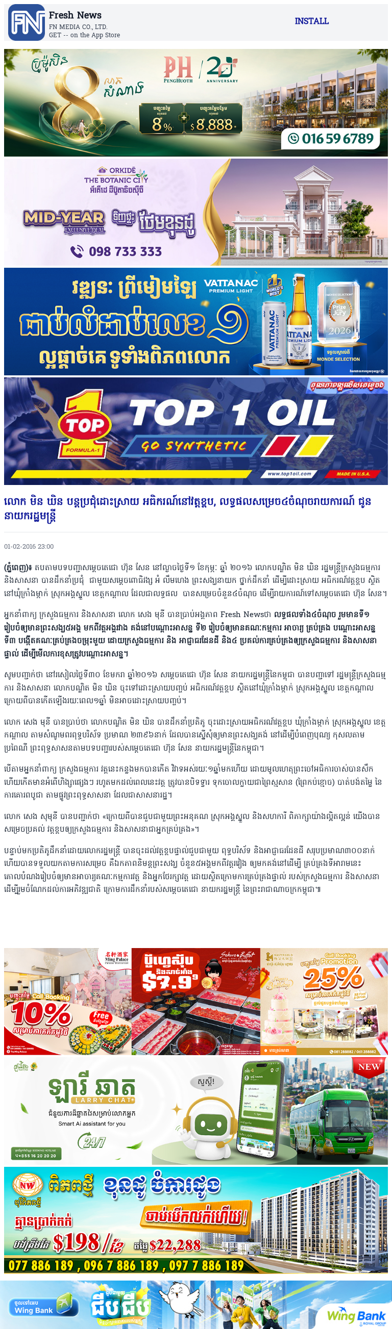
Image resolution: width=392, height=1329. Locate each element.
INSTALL (312, 22)
